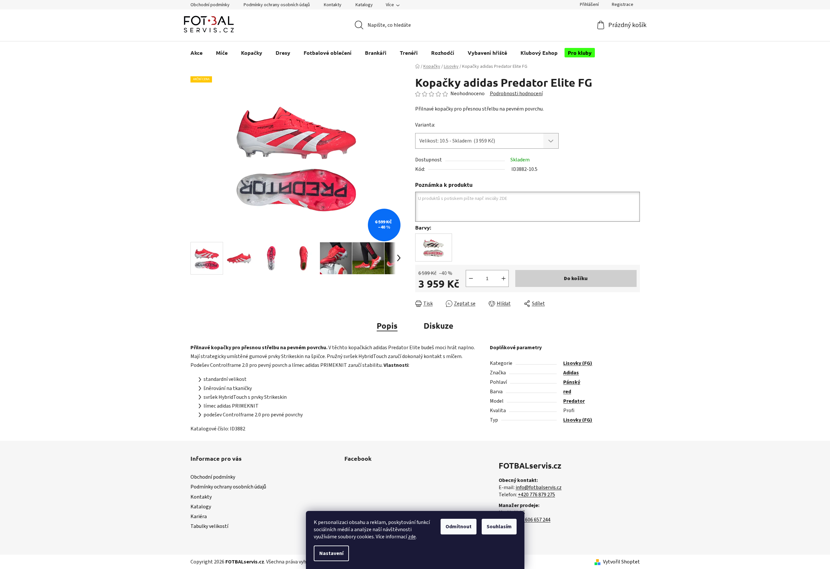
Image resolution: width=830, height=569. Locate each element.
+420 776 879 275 (536, 494)
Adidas (571, 372)
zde (412, 536)
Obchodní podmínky (210, 5)
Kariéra (198, 516)
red (567, 391)
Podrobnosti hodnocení (516, 93)
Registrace (622, 4)
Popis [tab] (387, 326)
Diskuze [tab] (438, 326)
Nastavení (331, 553)
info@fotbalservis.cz (539, 487)
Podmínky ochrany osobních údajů (277, 5)
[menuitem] (196, 52)
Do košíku (576, 278)
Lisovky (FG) (577, 363)
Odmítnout (458, 526)
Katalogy (364, 5)
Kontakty (332, 5)
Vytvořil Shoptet (621, 561)
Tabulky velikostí (209, 526)
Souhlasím (499, 526)
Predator (574, 401)
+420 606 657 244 (532, 519)
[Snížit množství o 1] (471, 278)
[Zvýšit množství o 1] (503, 278)
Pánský (571, 382)
